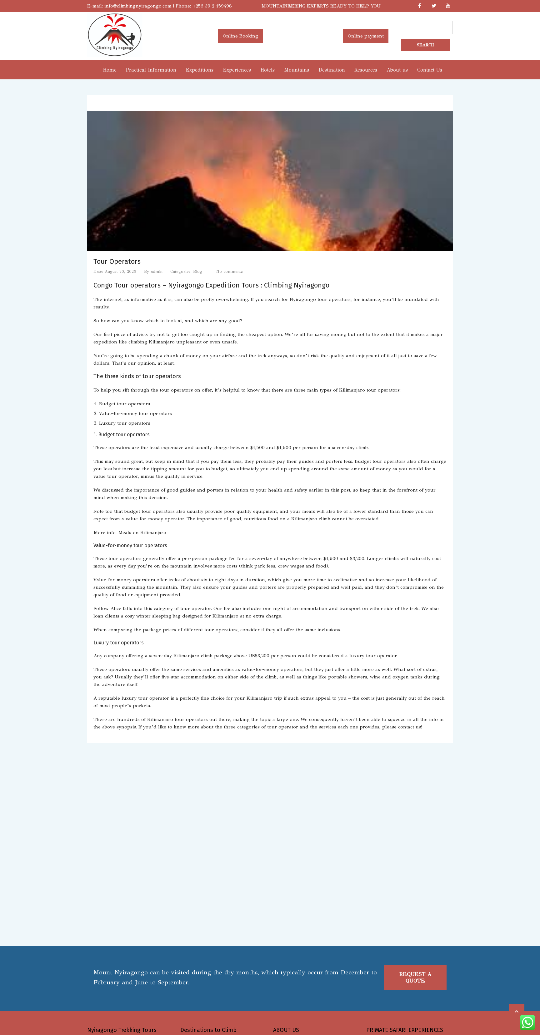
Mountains (296, 70)
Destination (331, 70)
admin (156, 271)
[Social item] (419, 6)
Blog (197, 271)
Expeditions (199, 70)
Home (110, 70)
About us (397, 70)
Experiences (237, 70)
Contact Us (429, 70)
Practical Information (151, 70)
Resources (365, 70)
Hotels (267, 70)
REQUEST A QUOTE (415, 977)
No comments (229, 271)
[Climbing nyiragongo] (114, 55)
